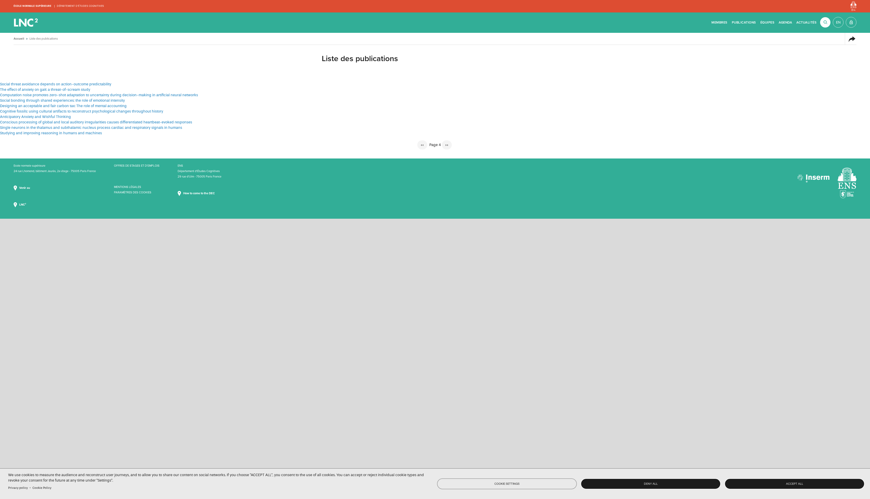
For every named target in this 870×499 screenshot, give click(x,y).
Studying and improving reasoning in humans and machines (51, 133)
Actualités (806, 22)
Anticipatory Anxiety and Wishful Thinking (35, 117)
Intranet (851, 22)
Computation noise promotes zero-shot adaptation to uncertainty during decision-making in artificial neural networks (99, 95)
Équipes (767, 22)
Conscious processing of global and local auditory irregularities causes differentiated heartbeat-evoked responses (96, 122)
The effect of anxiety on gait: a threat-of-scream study (45, 89)
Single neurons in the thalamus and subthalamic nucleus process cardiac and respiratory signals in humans (91, 127)
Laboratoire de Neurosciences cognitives (26, 22)
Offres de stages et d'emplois (137, 166)
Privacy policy (18, 488)
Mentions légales (127, 187)
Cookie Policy (41, 488)
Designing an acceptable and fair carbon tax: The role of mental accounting (63, 106)
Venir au (25, 188)
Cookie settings (507, 484)
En (838, 22)
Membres (719, 22)
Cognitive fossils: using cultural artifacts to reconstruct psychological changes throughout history (81, 111)
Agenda (785, 22)
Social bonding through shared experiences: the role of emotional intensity (62, 100)
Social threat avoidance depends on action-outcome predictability (55, 84)
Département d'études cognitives (80, 6)
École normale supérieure (32, 6)
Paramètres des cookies (132, 192)
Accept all (794, 484)
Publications (744, 22)
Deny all (651, 484)
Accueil (19, 38)
